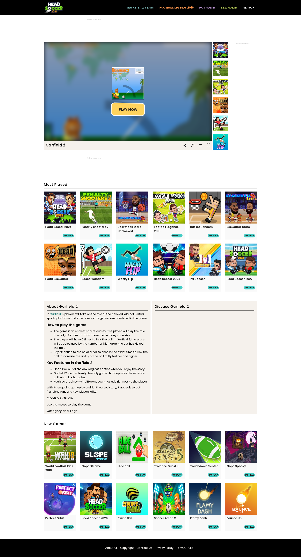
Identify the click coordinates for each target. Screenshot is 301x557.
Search (248, 8)
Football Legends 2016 (176, 8)
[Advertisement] (150, 29)
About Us (111, 548)
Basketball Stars (140, 8)
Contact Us (144, 548)
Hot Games (207, 8)
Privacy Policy (164, 548)
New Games (229, 8)
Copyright (127, 548)
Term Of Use (184, 548)
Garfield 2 (56, 314)
